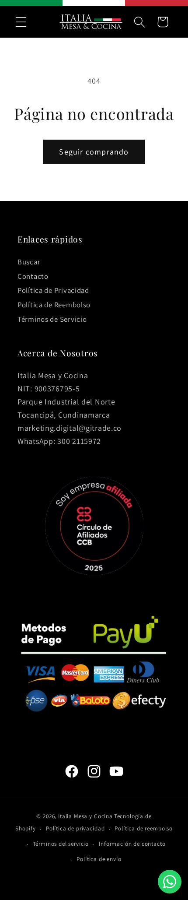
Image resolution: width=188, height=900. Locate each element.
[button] (21, 21)
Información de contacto (132, 843)
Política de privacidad (75, 828)
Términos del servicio (61, 843)
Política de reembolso (144, 828)
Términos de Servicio (52, 319)
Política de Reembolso (54, 304)
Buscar (28, 262)
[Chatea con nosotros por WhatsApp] (169, 881)
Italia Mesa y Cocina (85, 816)
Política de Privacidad (53, 290)
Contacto (33, 276)
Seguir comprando (94, 152)
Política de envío (99, 859)
